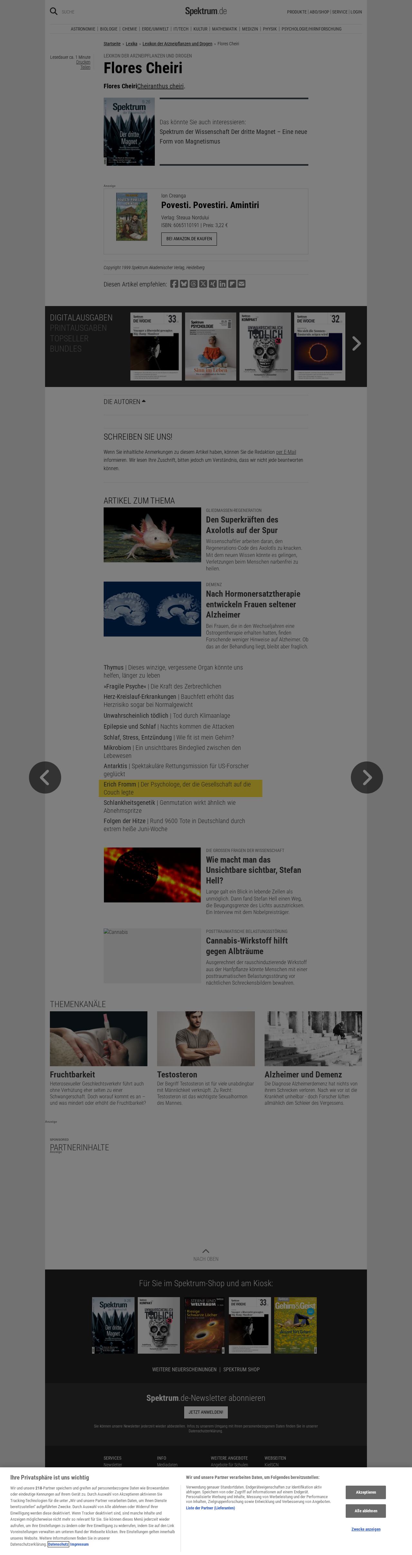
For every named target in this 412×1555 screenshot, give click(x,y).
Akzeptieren (366, 1492)
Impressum (79, 1544)
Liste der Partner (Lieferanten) (210, 1508)
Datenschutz (58, 1544)
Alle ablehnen (366, 1510)
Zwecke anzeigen (365, 1529)
